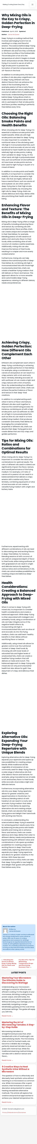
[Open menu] (32, 4)
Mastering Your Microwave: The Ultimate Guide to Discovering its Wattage (16, 980)
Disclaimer (22, 1112)
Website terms (13, 1112)
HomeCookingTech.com (16, 1109)
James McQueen (13, 34)
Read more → (7, 1016)
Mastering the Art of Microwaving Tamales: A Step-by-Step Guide (18, 1025)
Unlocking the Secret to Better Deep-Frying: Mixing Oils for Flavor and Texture (9, 963)
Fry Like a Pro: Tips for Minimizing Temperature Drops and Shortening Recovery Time (26, 963)
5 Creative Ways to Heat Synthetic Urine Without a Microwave (15, 1069)
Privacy (4, 1112)
